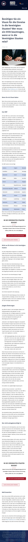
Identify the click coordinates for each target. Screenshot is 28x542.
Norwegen (24, 171)
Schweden (24, 195)
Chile (4, 185)
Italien (15, 178)
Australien (5, 171)
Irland (15, 174)
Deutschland (5, 205)
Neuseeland (24, 168)
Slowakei (24, 185)
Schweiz (24, 198)
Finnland (4, 198)
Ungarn (15, 168)
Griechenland (6, 209)
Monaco (16, 205)
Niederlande (16, 209)
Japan (15, 181)
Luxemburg (16, 198)
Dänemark (5, 192)
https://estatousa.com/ (13, 89)
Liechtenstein (17, 192)
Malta (15, 202)
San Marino (24, 178)
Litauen (15, 195)
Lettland (16, 188)
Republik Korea (17, 185)
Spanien (24, 192)
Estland (4, 195)
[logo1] (13, 1)
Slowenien (24, 188)
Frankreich (5, 202)
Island (15, 171)
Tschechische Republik (8, 188)
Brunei (4, 181)
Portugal (24, 174)
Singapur (24, 181)
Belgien (4, 178)
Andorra (4, 168)
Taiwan (23, 202)
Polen (23, 209)
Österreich (5, 174)
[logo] (3, 1)
